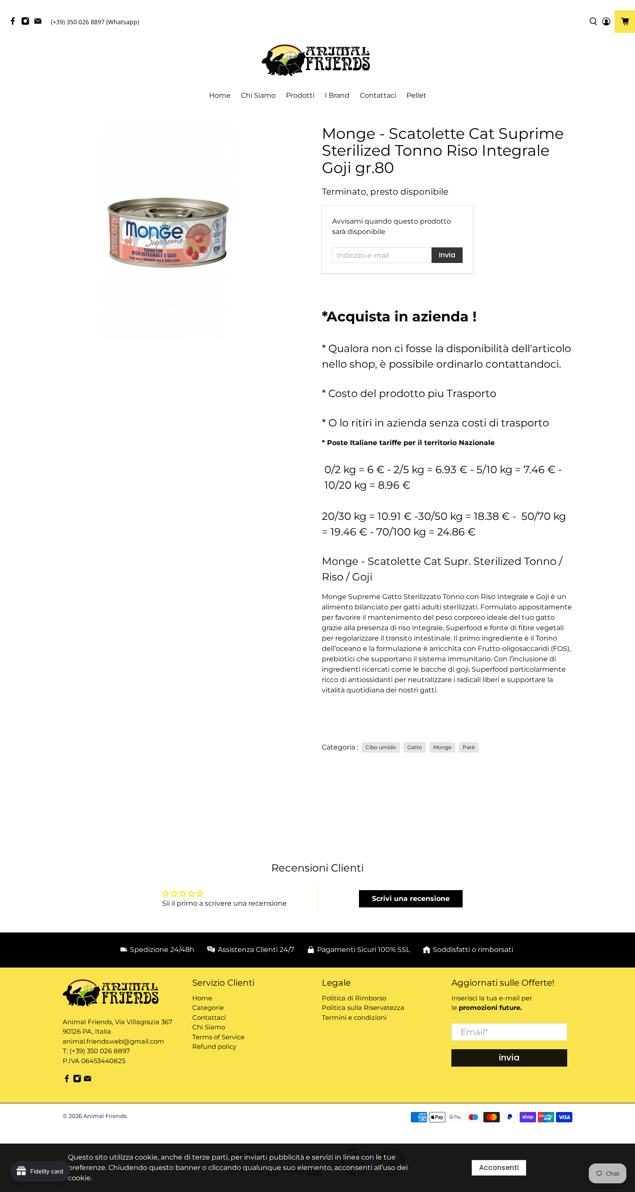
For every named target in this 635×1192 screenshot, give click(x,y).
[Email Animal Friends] (40, 23)
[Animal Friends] (317, 60)
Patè (469, 747)
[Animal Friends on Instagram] (27, 23)
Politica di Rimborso (354, 998)
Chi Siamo (258, 95)
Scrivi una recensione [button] (411, 898)
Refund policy (214, 1046)
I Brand (337, 95)
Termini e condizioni (354, 1017)
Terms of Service (218, 1037)
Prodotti (300, 95)
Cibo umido (380, 747)
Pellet (416, 95)
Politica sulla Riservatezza (363, 1007)
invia (509, 1057)
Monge (442, 747)
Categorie (208, 1007)
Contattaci (378, 95)
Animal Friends (105, 1115)
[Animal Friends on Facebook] (15, 23)
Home (220, 95)
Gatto (414, 747)
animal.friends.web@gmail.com (113, 1041)
